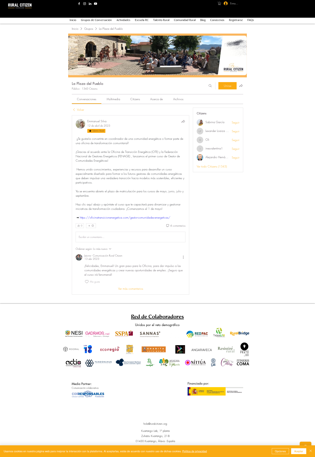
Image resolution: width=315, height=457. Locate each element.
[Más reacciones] (91, 225)
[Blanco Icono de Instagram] (84, 3)
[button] (219, 3)
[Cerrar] (310, 451)
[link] (86, 99)
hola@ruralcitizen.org (155, 424)
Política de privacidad (194, 451)
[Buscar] (210, 85)
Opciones (280, 451)
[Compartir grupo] (241, 85)
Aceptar (298, 451)
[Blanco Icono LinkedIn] (90, 3)
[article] (130, 205)
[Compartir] (183, 121)
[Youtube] (95, 3)
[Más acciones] (183, 257)
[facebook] (79, 3)
